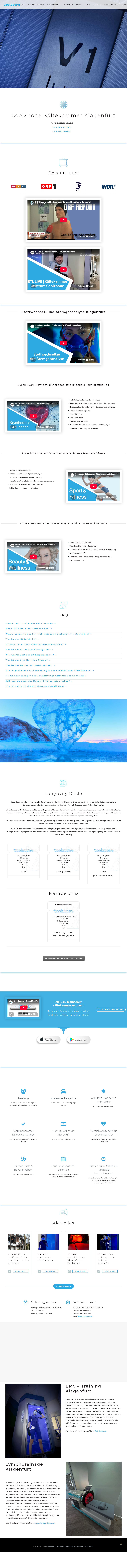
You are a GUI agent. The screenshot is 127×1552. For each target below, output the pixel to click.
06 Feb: (45, 1257)
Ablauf (78, 4)
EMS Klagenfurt (101, 1431)
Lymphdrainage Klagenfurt (45, 1523)
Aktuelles (97, 4)
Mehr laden (63, 1286)
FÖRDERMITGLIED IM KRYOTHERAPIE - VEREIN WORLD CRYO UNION (63, 958)
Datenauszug (79, 1546)
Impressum (52, 1546)
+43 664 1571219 (62, 127)
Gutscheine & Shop (111, 4)
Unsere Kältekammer (35, 4)
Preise (87, 4)
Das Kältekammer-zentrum (54, 73)
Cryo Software (67, 4)
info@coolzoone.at (85, 1316)
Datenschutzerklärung (65, 1546)
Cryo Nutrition (52, 4)
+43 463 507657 (62, 131)
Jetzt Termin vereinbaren (21, 73)
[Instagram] (121, 1544)
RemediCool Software (79, 1014)
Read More (20, 1271)
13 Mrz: (18, 1258)
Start (21, 4)
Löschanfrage (89, 1546)
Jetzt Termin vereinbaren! (111, 1009)
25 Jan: (77, 1258)
